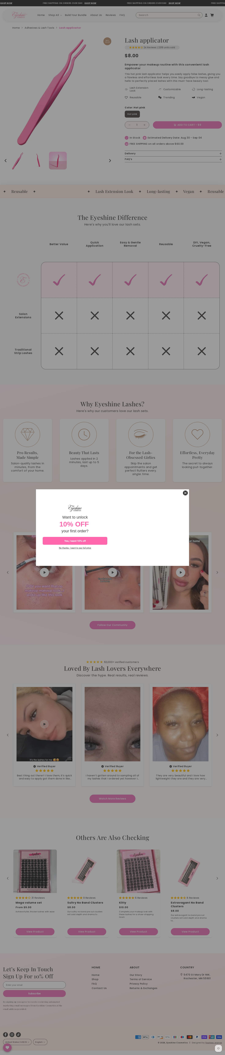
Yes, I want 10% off (75, 541)
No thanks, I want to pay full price (75, 548)
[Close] (185, 493)
